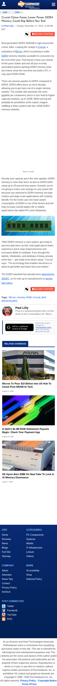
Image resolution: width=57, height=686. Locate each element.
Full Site (6, 552)
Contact (6, 583)
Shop (29, 575)
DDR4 (4, 56)
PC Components (35, 535)
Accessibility (32, 570)
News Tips (7, 579)
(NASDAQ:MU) (9, 301)
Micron (18, 51)
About (5, 570)
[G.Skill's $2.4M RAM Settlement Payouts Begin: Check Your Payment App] (28, 410)
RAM (29, 297)
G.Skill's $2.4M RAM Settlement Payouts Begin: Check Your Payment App (25, 431)
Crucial (41, 47)
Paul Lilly (21, 307)
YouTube (12, 614)
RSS (9, 619)
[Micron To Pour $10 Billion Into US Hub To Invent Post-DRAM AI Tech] (28, 365)
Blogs (5, 547)
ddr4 (43, 297)
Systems (30, 539)
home (5, 12)
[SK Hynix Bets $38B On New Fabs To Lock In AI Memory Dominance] (28, 456)
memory (21, 297)
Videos (30, 556)
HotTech (6, 592)
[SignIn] (5, 3)
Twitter (10, 606)
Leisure (30, 552)
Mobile (29, 543)
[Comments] (27, 34)
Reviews (6, 539)
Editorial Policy (34, 579)
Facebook (12, 610)
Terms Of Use (29, 684)
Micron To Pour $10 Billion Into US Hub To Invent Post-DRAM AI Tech (26, 385)
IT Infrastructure (34, 547)
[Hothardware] (28, 5)
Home (5, 535)
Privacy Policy (9, 587)
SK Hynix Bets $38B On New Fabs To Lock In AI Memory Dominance (28, 476)
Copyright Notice (47, 680)
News (17, 12)
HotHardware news (43, 327)
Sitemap (6, 556)
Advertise (7, 575)
